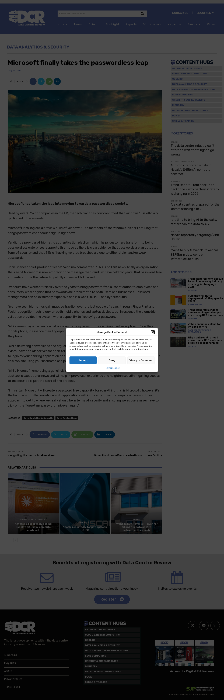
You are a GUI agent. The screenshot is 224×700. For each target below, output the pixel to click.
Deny (112, 360)
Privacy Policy (113, 368)
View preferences (140, 360)
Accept (83, 360)
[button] (153, 332)
